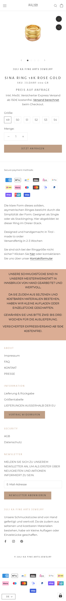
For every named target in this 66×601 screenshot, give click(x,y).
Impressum (12, 355)
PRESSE (9, 373)
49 (7, 119)
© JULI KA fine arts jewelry (33, 557)
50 (17, 119)
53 (45, 119)
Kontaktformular (41, 258)
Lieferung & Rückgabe (19, 393)
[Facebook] (5, 541)
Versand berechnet (46, 100)
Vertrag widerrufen (24, 415)
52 (36, 119)
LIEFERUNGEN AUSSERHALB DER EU (30, 405)
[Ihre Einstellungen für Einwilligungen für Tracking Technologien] (60, 595)
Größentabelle (14, 399)
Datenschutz (13, 442)
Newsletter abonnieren (27, 495)
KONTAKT (10, 367)
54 (55, 119)
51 (27, 119)
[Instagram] (13, 541)
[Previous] (21, 60)
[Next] (44, 60)
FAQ (7, 361)
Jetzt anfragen (33, 148)
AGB (7, 436)
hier (32, 254)
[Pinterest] (21, 541)
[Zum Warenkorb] (61, 5)
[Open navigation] (4, 5)
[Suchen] (55, 5)
